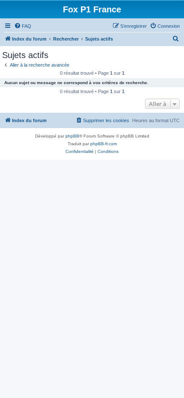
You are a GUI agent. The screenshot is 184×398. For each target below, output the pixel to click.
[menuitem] (22, 26)
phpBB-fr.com (103, 143)
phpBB (72, 136)
